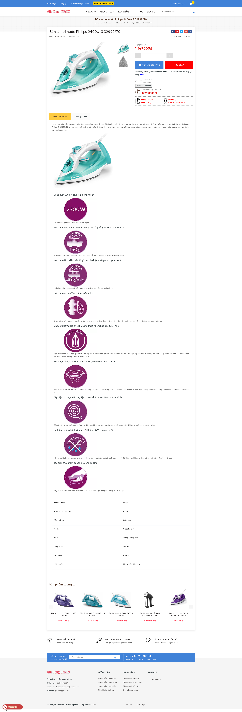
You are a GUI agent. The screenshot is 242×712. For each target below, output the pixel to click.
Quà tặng (172, 99)
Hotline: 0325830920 (103, 3)
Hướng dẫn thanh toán (107, 682)
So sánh (3, 710)
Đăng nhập (51, 3)
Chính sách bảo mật (131, 678)
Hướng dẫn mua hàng (147, 81)
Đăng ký (63, 3)
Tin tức (138, 11)
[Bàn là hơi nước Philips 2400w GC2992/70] (190, 32)
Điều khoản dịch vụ (106, 690)
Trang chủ (89, 11)
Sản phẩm (124, 11)
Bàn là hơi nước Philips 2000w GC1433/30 (178, 614)
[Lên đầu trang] (203, 704)
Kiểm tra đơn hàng (178, 4)
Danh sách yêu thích (80, 3)
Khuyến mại (106, 11)
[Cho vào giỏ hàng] (60, 599)
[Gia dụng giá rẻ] (58, 672)
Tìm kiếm (128, 704)
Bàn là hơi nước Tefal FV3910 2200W (121, 614)
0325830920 (150, 93)
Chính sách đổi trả (130, 686)
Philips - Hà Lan (59, 36)
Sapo (93, 704)
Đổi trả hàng (146, 102)
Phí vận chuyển (147, 99)
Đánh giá (142, 45)
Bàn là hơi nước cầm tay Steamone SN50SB (150, 614)
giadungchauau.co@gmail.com (66, 687)
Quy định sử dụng (130, 690)
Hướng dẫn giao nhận (107, 686)
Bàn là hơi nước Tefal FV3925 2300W (92, 614)
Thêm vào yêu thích (182, 36)
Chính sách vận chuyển (132, 682)
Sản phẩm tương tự (62, 584)
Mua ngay (179, 65)
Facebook (156, 679)
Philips (125, 502)
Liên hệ (151, 11)
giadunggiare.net (62, 690)
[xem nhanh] (66, 600)
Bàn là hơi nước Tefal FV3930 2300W (63, 614)
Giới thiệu (141, 704)
